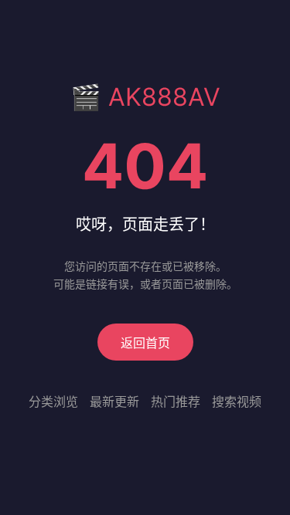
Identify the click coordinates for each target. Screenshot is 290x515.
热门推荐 (175, 401)
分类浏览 (53, 401)
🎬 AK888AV (145, 97)
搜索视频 (236, 401)
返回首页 (145, 343)
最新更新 (114, 401)
